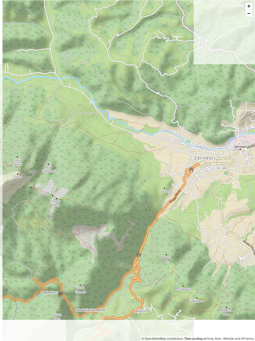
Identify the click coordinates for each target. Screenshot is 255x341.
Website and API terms (238, 338)
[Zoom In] (249, 6)
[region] (127, 170)
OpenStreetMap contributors (164, 338)
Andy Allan (214, 338)
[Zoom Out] (249, 13)
